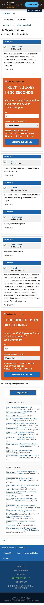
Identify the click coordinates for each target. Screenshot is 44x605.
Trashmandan (24, 457)
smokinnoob (16, 47)
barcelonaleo (23, 446)
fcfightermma (23, 480)
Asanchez (19, 474)
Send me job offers (22, 142)
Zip (6, 112)
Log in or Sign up (34, 10)
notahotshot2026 (12, 489)
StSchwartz (21, 439)
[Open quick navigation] (39, 25)
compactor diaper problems (29, 455)
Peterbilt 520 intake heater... (28, 444)
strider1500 (21, 409)
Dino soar (19, 425)
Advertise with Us (21, 578)
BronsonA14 (10, 525)
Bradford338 (10, 496)
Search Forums (9, 20)
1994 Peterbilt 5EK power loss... (27, 472)
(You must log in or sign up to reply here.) (15, 384)
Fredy (15, 453)
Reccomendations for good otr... (27, 505)
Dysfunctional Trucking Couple (26, 498)
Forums (7, 13)
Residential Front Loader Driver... (28, 428)
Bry (12, 519)
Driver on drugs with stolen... (21, 517)
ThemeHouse (35, 600)
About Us (21, 566)
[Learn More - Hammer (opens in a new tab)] (22, 4)
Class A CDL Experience (15, 122)
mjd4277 (18, 500)
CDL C (30, 136)
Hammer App (21, 582)
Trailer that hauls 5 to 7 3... (26, 437)
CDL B (19, 136)
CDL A (9, 136)
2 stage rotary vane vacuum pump (26, 418)
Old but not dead (30, 528)
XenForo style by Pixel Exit (22, 597)
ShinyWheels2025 (12, 514)
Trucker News (21, 570)
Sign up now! (23, 392)
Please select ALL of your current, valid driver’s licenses (19, 132)
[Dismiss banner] (41, 4)
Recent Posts (21, 20)
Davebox (19, 507)
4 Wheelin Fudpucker (31, 530)
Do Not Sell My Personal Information (21, 587)
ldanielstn (19, 435)
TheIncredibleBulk (12, 416)
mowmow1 (21, 430)
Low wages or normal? (25, 407)
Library (21, 574)
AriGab (16, 420)
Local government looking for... (24, 451)
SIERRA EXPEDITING (26, 478)
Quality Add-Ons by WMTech (22, 599)
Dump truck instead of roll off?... (27, 423)
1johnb (14, 188)
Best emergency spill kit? (25, 432)
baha (13, 162)
